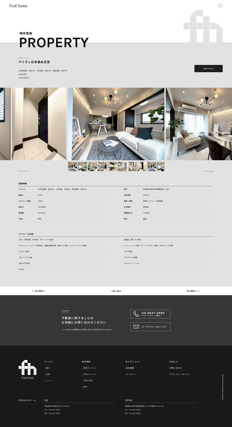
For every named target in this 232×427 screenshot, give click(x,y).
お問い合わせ (208, 68)
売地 (85, 387)
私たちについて (133, 361)
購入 (48, 368)
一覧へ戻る (116, 291)
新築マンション (90, 368)
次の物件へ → (193, 291)
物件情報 (86, 361)
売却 (48, 374)
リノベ (49, 380)
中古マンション (24, 58)
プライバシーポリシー (180, 374)
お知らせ (173, 361)
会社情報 (130, 367)
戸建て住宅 (88, 380)
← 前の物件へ (38, 291)
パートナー (131, 374)
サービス (48, 361)
